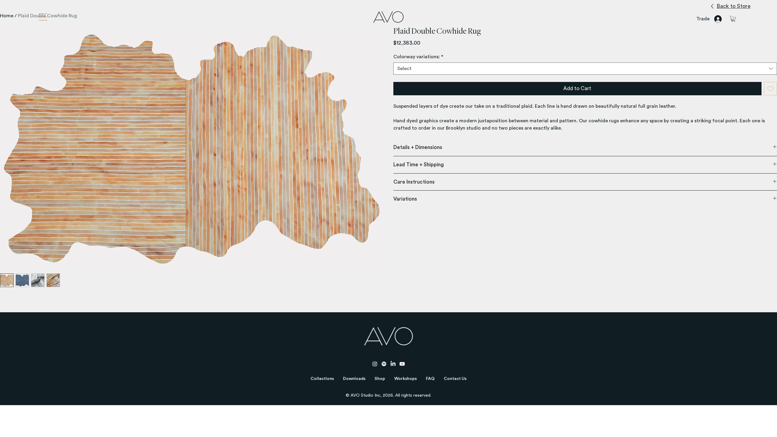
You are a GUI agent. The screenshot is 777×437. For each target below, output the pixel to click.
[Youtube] (402, 364)
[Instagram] (375, 364)
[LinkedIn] (393, 364)
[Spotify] (384, 364)
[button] (322, 379)
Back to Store (734, 6)
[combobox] (585, 69)
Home (6, 15)
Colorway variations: (418, 56)
